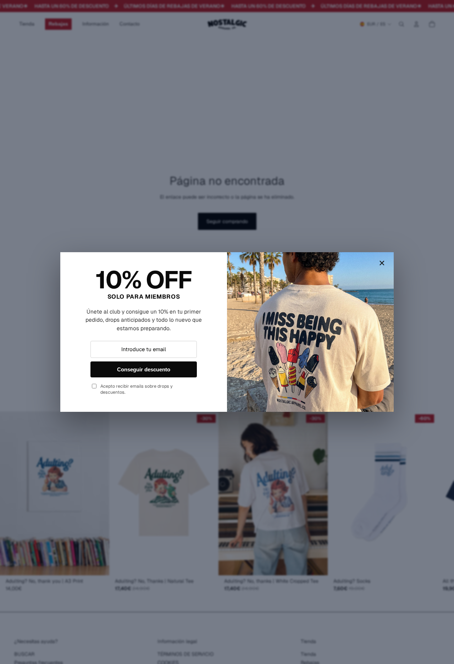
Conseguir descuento (143, 369)
